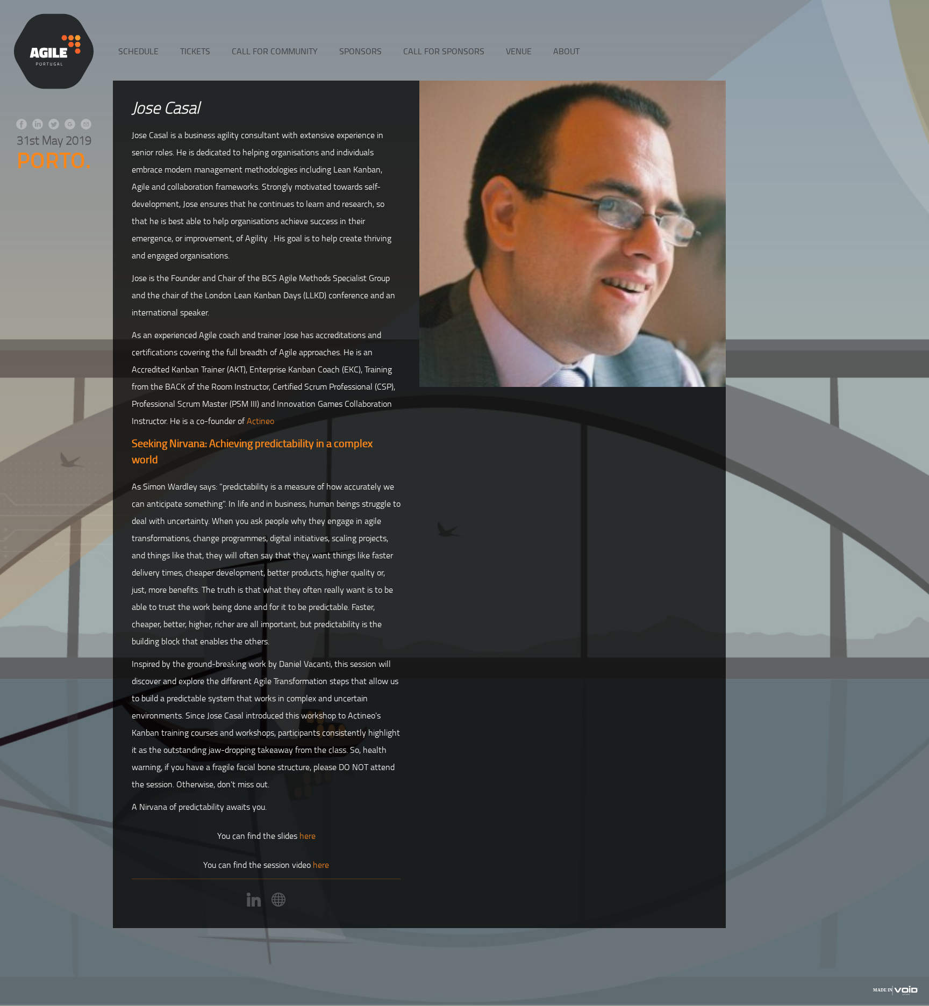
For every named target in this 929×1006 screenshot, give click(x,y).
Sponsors (360, 51)
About (566, 51)
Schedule (138, 51)
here (307, 836)
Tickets (195, 51)
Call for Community (275, 51)
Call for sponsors (443, 51)
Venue (519, 51)
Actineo (260, 421)
